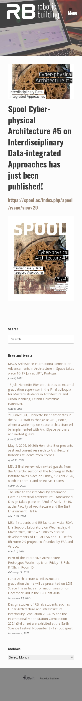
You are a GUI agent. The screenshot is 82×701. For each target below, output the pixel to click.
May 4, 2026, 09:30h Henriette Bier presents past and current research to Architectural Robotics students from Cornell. (40, 450)
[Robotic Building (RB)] (32, 11)
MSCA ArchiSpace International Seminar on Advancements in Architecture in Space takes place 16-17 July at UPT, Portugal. (41, 368)
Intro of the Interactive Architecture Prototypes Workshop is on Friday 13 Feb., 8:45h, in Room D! (39, 562)
